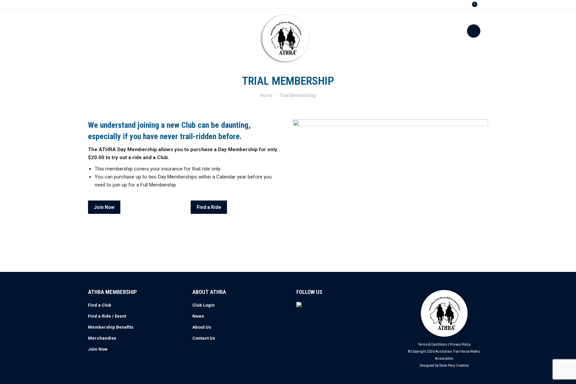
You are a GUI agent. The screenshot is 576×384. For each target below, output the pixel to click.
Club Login (203, 305)
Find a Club (99, 305)
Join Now (98, 349)
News (198, 316)
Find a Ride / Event (107, 316)
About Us (201, 327)
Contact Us (203, 338)
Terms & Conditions (432, 344)
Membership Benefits (110, 327)
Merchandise (102, 338)
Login (453, 4)
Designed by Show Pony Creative (444, 365)
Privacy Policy (460, 344)
